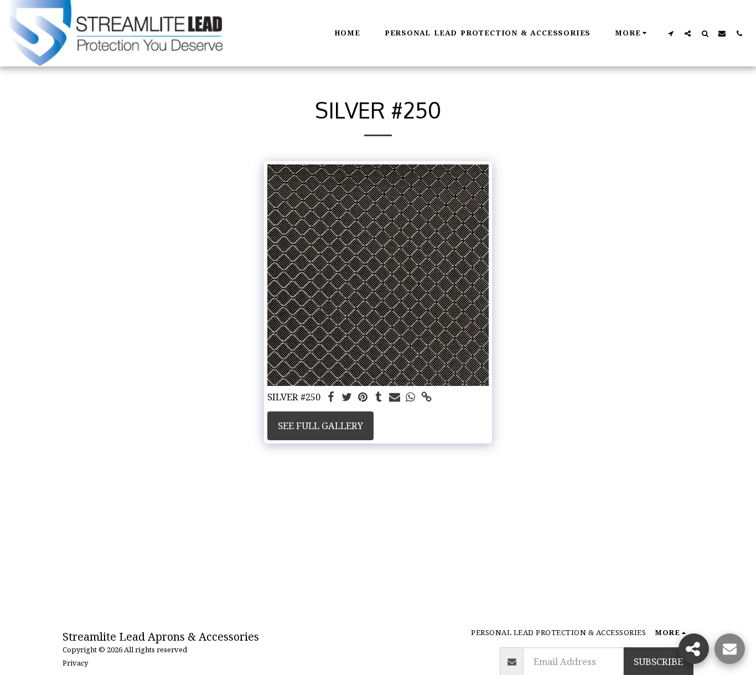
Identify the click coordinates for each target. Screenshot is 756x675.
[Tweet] (347, 397)
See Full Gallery (320, 425)
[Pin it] (363, 397)
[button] (670, 33)
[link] (427, 397)
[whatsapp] (411, 397)
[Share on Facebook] (330, 397)
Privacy (75, 663)
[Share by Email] (395, 397)
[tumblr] (379, 397)
